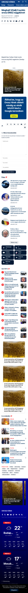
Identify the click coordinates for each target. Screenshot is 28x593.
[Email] (16, 21)
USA (8, 468)
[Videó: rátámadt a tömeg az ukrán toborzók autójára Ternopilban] (23, 309)
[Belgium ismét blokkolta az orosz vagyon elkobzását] (5, 222)
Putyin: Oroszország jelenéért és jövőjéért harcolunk (16, 461)
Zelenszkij (17, 470)
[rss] (8, 262)
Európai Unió (10, 470)
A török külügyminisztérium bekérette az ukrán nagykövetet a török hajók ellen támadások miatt (18, 210)
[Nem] (26, 588)
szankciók (21, 468)
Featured (23, 466)
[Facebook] (8, 247)
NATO (11, 472)
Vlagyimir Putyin (14, 468)
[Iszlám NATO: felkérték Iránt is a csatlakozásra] (23, 315)
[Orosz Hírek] (8, 1)
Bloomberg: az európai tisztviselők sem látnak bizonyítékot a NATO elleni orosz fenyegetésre (17, 433)
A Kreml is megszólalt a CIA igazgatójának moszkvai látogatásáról (11, 329)
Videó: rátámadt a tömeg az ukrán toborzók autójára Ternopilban (12, 309)
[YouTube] (8, 514)
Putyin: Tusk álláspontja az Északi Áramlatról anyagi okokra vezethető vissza (11, 322)
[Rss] (22, 514)
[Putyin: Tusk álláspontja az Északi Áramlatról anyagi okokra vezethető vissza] (23, 321)
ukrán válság (17, 466)
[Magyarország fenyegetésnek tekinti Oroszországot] (23, 279)
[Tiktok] (20, 252)
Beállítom (14, 116)
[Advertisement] (14, 40)
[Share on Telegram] (13, 21)
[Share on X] (7, 21)
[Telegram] (20, 257)
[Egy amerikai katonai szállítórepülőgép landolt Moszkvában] (23, 273)
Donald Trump (5, 472)
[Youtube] (8, 252)
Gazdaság (4, 470)
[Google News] (11, 514)
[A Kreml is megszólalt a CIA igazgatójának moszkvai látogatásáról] (23, 329)
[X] (20, 247)
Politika (12, 428)
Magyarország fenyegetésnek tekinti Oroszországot (11, 279)
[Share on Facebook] (5, 21)
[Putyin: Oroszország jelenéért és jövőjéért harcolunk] (5, 460)
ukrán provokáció (5, 474)
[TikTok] (14, 514)
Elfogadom (14, 590)
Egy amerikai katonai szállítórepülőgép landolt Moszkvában (12, 273)
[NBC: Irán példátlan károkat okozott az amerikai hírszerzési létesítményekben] (23, 335)
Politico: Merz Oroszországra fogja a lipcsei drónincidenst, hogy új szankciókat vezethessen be (18, 232)
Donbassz (16, 472)
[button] (16, 1)
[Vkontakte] (8, 257)
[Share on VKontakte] (10, 21)
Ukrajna (12, 419)
